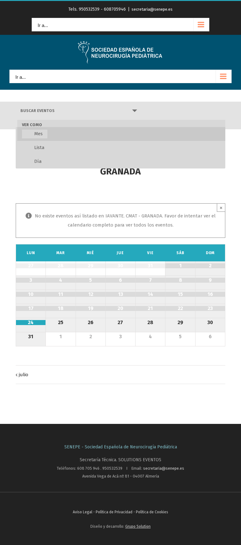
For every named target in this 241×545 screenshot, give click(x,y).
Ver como (32, 125)
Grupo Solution (138, 526)
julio (23, 374)
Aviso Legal (83, 512)
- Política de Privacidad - (114, 512)
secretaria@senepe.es (152, 9)
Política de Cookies (152, 512)
